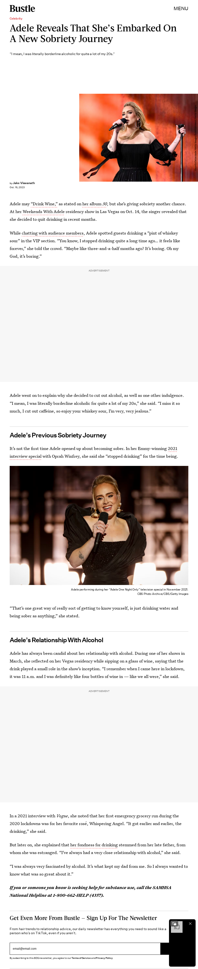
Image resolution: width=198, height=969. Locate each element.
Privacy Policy (104, 958)
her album (94, 204)
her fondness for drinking (94, 845)
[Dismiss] (190, 923)
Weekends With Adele (44, 211)
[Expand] (174, 923)
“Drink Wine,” (44, 204)
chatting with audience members (53, 233)
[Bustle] (22, 8)
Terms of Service (81, 958)
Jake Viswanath (24, 183)
